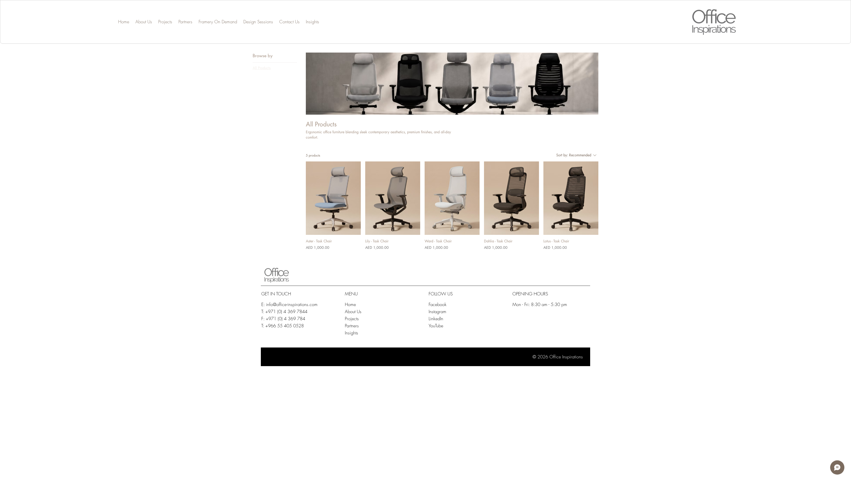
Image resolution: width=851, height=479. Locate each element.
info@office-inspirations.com (292, 304)
